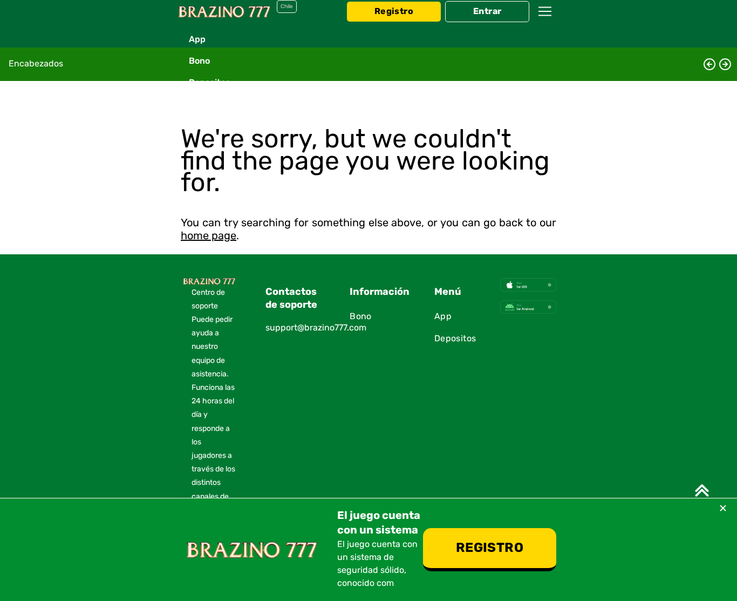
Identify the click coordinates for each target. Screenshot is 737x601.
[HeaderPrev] (709, 64)
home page (208, 236)
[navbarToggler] (545, 21)
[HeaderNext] (725, 64)
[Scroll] (701, 490)
